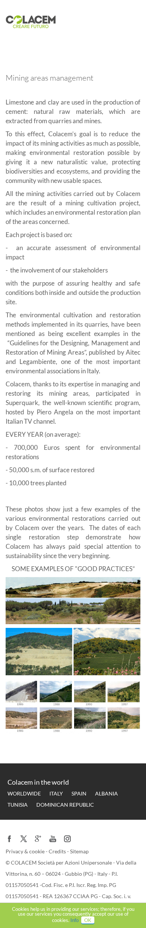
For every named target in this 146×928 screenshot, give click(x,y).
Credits (58, 851)
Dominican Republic (65, 804)
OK (87, 920)
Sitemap (79, 851)
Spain (79, 793)
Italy (56, 793)
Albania (106, 793)
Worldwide (24, 793)
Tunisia (17, 804)
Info (74, 920)
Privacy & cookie (26, 851)
